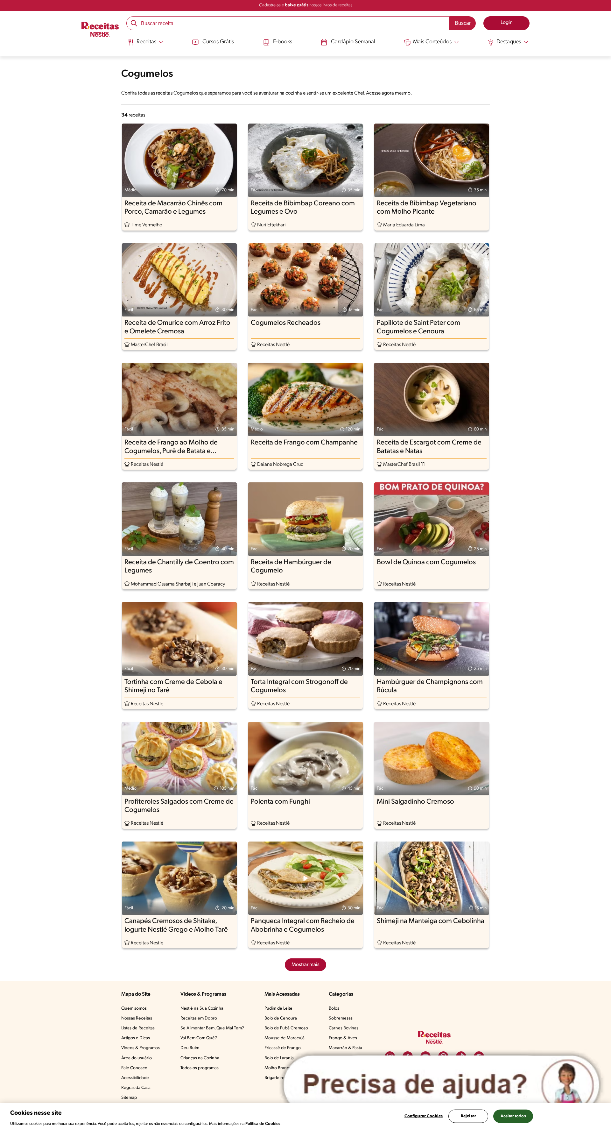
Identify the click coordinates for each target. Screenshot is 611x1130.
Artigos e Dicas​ (135, 1038)
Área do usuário (136, 1058)
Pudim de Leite (278, 1008)
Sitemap (129, 1097)
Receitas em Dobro (198, 1018)
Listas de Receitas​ (138, 1028)
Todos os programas (199, 1068)
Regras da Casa (136, 1087)
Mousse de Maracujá (284, 1038)
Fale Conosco (134, 1068)
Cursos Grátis (218, 42)
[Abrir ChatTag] (441, 1084)
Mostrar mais (305, 964)
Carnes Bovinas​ (343, 1028)
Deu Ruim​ (189, 1048)
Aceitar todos (513, 1116)
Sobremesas (341, 1018)
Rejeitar (468, 1116)
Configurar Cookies (423, 1116)
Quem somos (134, 1008)
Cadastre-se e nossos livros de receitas (305, 5)
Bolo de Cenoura (280, 1018)
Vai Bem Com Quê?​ (198, 1038)
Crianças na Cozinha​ (199, 1058)
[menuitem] (145, 44)
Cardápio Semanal (353, 42)
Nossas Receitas (136, 1018)
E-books (282, 42)
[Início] (100, 30)
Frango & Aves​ (343, 1038)
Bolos (334, 1008)
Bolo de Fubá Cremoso (286, 1028)
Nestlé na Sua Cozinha (201, 1008)
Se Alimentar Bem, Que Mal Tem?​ (212, 1028)
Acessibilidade (135, 1078)
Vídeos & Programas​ (140, 1048)
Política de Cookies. (263, 1123)
